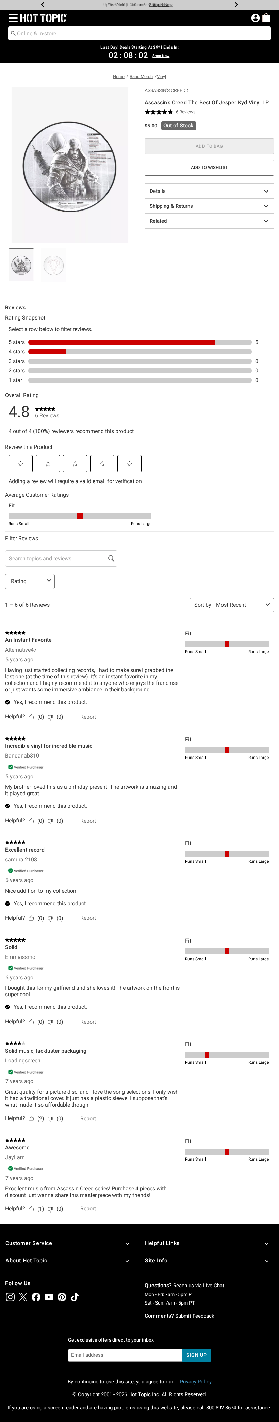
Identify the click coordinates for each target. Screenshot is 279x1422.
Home (119, 76)
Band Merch (141, 76)
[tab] (21, 265)
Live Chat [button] (213, 1285)
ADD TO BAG (209, 146)
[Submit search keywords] (13, 33)
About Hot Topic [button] (26, 1260)
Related (158, 221)
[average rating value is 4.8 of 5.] (160, 112)
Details (158, 191)
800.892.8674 (221, 1408)
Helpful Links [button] (162, 1243)
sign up (196, 1355)
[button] (11, 18)
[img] (10, 1297)
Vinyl (161, 76)
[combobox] (139, 33)
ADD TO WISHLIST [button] (209, 167)
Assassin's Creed (165, 90)
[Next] (236, 4)
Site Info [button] (156, 1260)
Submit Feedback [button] (194, 1316)
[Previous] (42, 4)
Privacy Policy (196, 1382)
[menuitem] (266, 17)
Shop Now (159, 4)
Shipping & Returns (171, 206)
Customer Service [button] (28, 1243)
